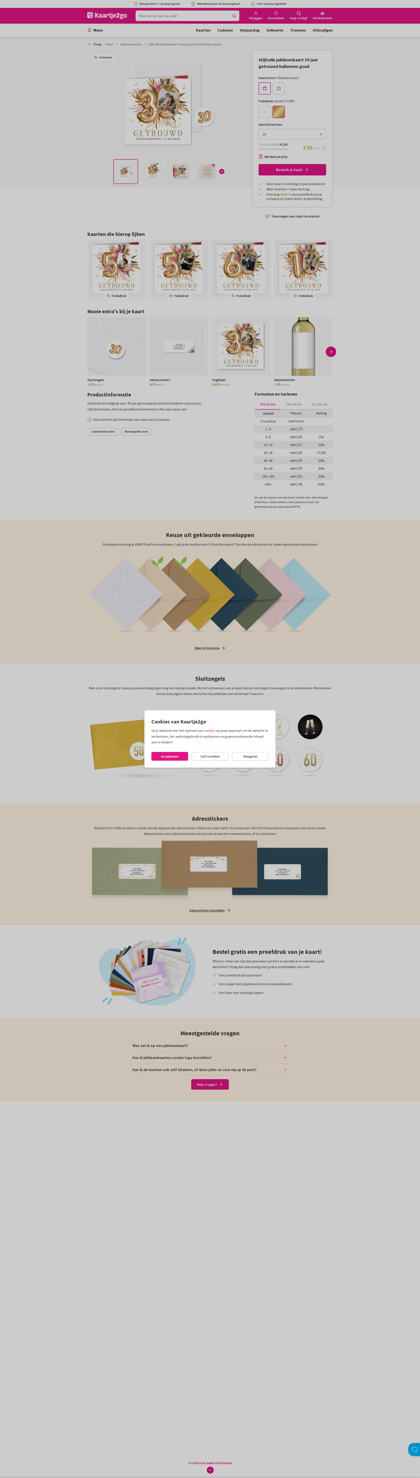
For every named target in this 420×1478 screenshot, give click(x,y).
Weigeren (250, 756)
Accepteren (169, 756)
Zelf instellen (210, 756)
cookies (209, 730)
